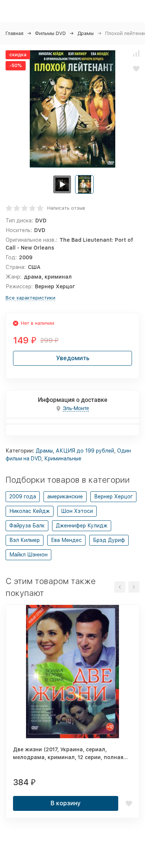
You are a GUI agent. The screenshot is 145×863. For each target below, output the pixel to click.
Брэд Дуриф (109, 540)
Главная (14, 33)
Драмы (85, 33)
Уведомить (72, 358)
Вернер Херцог (113, 496)
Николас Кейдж (29, 511)
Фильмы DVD (50, 33)
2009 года (22, 496)
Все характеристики (30, 298)
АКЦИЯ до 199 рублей (85, 451)
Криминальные (62, 458)
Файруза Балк (27, 526)
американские (65, 496)
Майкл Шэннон (28, 555)
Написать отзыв (66, 208)
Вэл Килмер (24, 540)
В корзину (66, 803)
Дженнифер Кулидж (81, 526)
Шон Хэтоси (77, 511)
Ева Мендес (66, 540)
